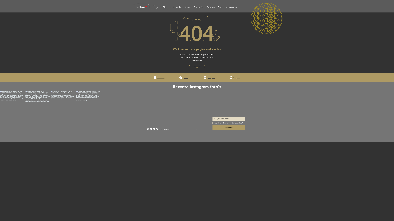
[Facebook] (155, 77)
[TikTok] (180, 77)
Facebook (160, 78)
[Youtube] (231, 77)
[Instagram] (205, 77)
